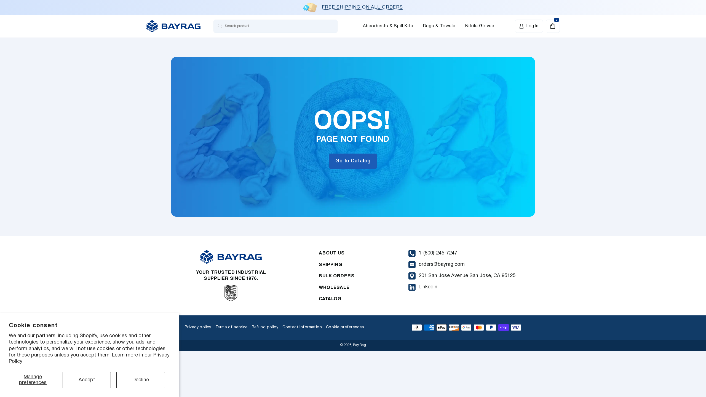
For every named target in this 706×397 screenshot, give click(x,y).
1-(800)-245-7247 (438, 253)
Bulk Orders (337, 275)
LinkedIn (428, 287)
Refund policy (265, 327)
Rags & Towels (439, 26)
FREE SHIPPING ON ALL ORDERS (362, 7)
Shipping (330, 264)
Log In (532, 26)
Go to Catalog (353, 161)
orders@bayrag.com (442, 264)
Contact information (302, 327)
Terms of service (231, 327)
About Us (332, 253)
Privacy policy (198, 327)
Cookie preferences (345, 327)
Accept (87, 380)
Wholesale (334, 287)
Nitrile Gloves (479, 26)
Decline (140, 380)
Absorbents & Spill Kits (388, 26)
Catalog (330, 298)
